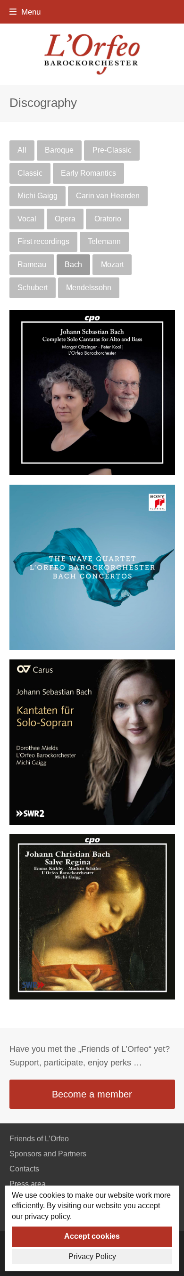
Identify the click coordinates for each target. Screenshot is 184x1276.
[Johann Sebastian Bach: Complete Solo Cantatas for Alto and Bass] (92, 392)
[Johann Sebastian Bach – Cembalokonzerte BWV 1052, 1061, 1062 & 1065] (92, 566)
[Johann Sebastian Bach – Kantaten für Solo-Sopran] (92, 741)
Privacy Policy (92, 1256)
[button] (25, 11)
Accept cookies (92, 1236)
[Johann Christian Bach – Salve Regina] (92, 916)
